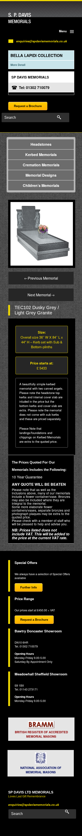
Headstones (41, 144)
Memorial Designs (41, 175)
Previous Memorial (41, 278)
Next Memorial (41, 294)
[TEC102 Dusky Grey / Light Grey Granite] (41, 233)
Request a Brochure (28, 106)
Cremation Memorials (41, 164)
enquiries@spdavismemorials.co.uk (41, 41)
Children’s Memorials (41, 185)
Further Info (28, 587)
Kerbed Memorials (41, 154)
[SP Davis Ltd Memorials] (28, 18)
